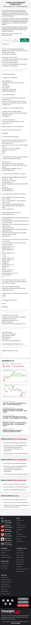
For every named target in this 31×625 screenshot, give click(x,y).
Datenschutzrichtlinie (7, 35)
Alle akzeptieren (24, 40)
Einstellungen (6, 40)
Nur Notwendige (15, 40)
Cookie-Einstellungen (17, 29)
